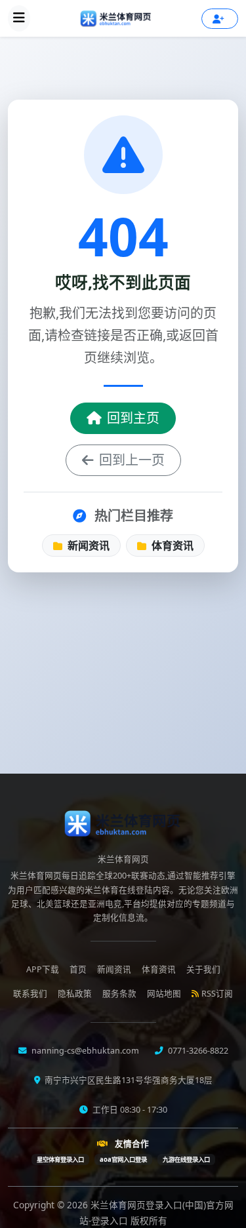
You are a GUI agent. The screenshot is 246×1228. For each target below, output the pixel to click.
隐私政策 (75, 993)
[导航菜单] (19, 18)
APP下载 (42, 969)
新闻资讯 (87, 545)
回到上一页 (132, 460)
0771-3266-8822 (197, 1050)
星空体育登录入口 (60, 1159)
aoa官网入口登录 (123, 1159)
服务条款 (119, 993)
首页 (78, 969)
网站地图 (164, 993)
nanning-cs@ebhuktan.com (84, 1050)
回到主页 (133, 418)
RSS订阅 (217, 993)
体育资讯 (171, 545)
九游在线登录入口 (186, 1159)
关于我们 (203, 969)
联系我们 (30, 993)
